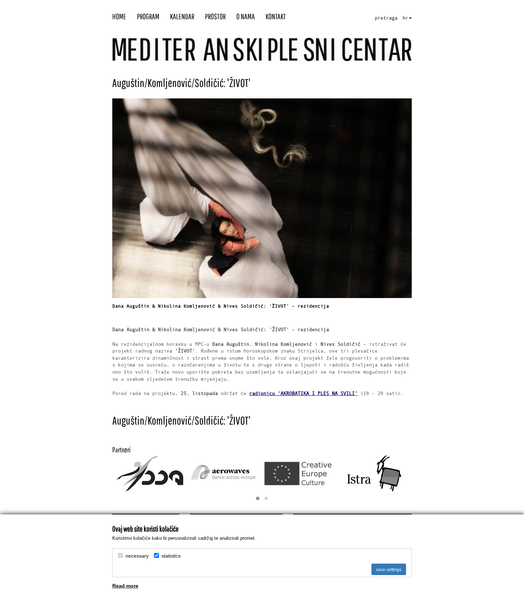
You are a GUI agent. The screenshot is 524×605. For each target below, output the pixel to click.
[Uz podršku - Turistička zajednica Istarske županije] (374, 473)
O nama (245, 17)
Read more (125, 586)
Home (119, 17)
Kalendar (182, 17)
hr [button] (405, 18)
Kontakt (276, 17)
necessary (137, 556)
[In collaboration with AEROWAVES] (224, 473)
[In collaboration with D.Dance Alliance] (150, 473)
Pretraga (386, 18)
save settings (388, 569)
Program (148, 17)
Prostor (215, 17)
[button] (257, 498)
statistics (171, 556)
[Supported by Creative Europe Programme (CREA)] (299, 473)
